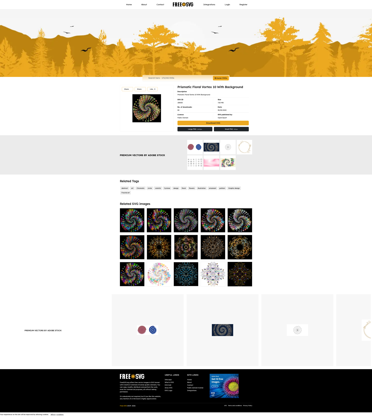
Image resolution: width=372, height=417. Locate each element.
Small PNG (231, 129)
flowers (191, 188)
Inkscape (168, 380)
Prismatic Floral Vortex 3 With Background (132, 255)
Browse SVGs (221, 78)
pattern (222, 188)
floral (184, 188)
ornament (212, 188)
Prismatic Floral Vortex (157, 284)
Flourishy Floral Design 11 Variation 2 (239, 282)
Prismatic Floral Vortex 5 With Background (159, 229)
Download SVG (213, 123)
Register (243, 4)
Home (129, 4)
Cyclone (167, 188)
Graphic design (234, 188)
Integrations (209, 4)
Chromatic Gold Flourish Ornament (240, 255)
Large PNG (195, 129)
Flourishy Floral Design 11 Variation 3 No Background (213, 281)
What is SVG (169, 382)
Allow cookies (57, 414)
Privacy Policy (247, 405)
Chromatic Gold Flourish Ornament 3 (159, 255)
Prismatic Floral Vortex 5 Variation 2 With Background (132, 281)
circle (150, 188)
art (132, 188)
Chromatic (140, 188)
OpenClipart (222, 118)
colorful (158, 188)
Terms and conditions (235, 405)
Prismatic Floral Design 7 (185, 284)
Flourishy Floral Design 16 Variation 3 (212, 255)
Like (152, 89)
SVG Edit (168, 385)
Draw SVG (168, 388)
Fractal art (125, 193)
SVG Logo (168, 390)
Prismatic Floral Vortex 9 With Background (186, 229)
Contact (160, 4)
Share (126, 89)
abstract (124, 188)
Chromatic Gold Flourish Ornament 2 (186, 255)
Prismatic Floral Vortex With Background (213, 229)
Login (227, 4)
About (144, 4)
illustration (202, 188)
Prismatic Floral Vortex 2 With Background (240, 229)
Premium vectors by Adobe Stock (142, 155)
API (225, 405)
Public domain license (195, 388)
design (175, 188)
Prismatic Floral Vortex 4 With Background (132, 229)
